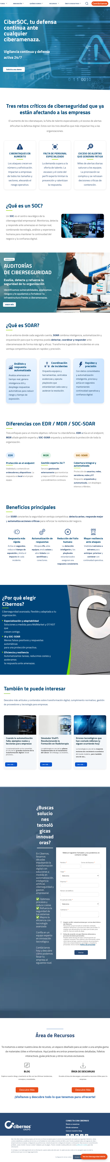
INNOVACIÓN (17, 3)
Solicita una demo (14, 69)
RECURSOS (53, 3)
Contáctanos (100, 3)
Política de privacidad (87, 944)
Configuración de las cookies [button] (63, 1157)
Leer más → (11, 764)
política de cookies (81, 1145)
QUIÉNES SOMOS (35, 3)
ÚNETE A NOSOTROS (72, 3)
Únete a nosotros (72, 1124)
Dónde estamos (72, 1127)
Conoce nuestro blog (74, 1130)
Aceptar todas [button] (79, 1157)
